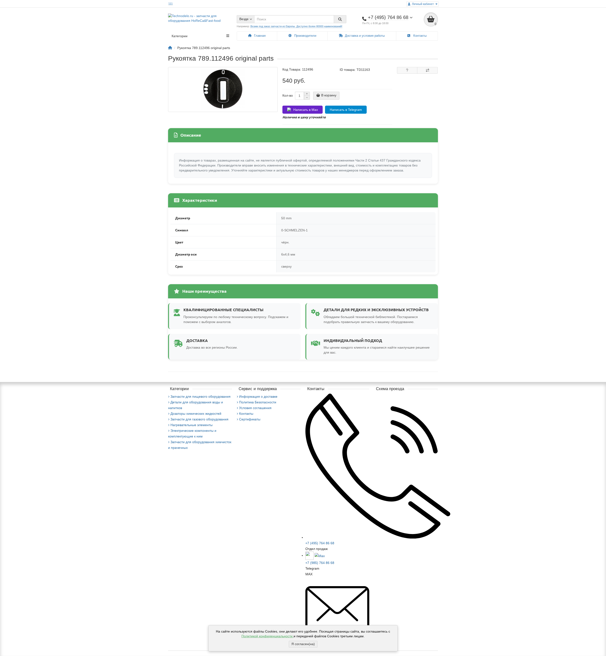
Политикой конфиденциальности (267, 636)
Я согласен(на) (303, 644)
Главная (259, 35)
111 (170, 3)
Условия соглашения (255, 408)
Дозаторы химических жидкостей (195, 413)
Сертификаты (249, 419)
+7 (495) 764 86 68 (319, 543)
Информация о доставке (258, 396)
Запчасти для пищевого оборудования (200, 396)
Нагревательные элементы (191, 425)
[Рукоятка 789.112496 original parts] (223, 89)
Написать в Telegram (346, 110)
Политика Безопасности (257, 402)
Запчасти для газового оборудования (199, 419)
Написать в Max (305, 110)
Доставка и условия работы (364, 35)
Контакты (419, 35)
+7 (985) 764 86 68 (319, 563)
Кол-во (287, 95)
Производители (304, 35)
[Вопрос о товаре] (407, 70)
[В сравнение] (427, 70)
